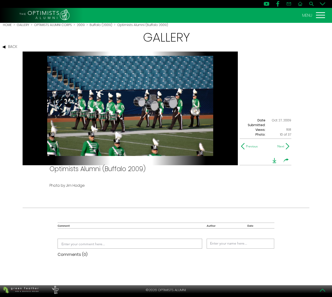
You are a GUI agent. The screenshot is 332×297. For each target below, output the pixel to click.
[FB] (278, 4)
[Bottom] (322, 4)
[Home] (300, 4)
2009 (81, 25)
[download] (274, 160)
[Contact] (289, 4)
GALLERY (23, 25)
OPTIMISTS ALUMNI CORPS (53, 25)
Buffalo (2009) (101, 25)
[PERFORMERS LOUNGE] (54, 290)
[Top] (322, 290)
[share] (286, 160)
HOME (7, 25)
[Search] (311, 4)
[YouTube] (266, 4)
